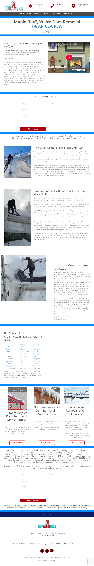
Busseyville (9, 359)
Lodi (21, 359)
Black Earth (9, 354)
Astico (8, 346)
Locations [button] (68, 14)
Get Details (17, 442)
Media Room (55, 544)
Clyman (8, 363)
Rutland (35, 351)
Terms (80, 544)
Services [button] (56, 14)
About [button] (46, 14)
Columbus (9, 366)
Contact (37, 14)
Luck (21, 363)
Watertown (36, 368)
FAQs (45, 544)
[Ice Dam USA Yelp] (52, 550)
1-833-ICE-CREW (47, 26)
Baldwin (8, 349)
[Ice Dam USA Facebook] (42, 551)
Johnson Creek (24, 351)
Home (22, 14)
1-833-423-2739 (47, 32)
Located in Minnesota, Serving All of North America (47, 533)
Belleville (8, 351)
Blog (29, 14)
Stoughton (36, 359)
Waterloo (36, 366)
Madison (22, 366)
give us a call (15, 373)
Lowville (22, 361)
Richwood (36, 344)
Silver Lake (36, 356)
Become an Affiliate (19, 544)
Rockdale (36, 349)
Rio (34, 346)
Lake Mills (23, 354)
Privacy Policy (69, 544)
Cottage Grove (10, 368)
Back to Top (47, 514)
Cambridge (9, 361)
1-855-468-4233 (48, 535)
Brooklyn (9, 356)
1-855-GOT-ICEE (60, 5)
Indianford (23, 346)
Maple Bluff (23, 368)
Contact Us (34, 544)
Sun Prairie (36, 361)
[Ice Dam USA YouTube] (47, 551)
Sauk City (36, 354)
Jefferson (22, 349)
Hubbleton (23, 344)
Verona (35, 363)
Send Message (33, 129)
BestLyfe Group (65, 557)
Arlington (9, 344)
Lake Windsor (24, 356)
